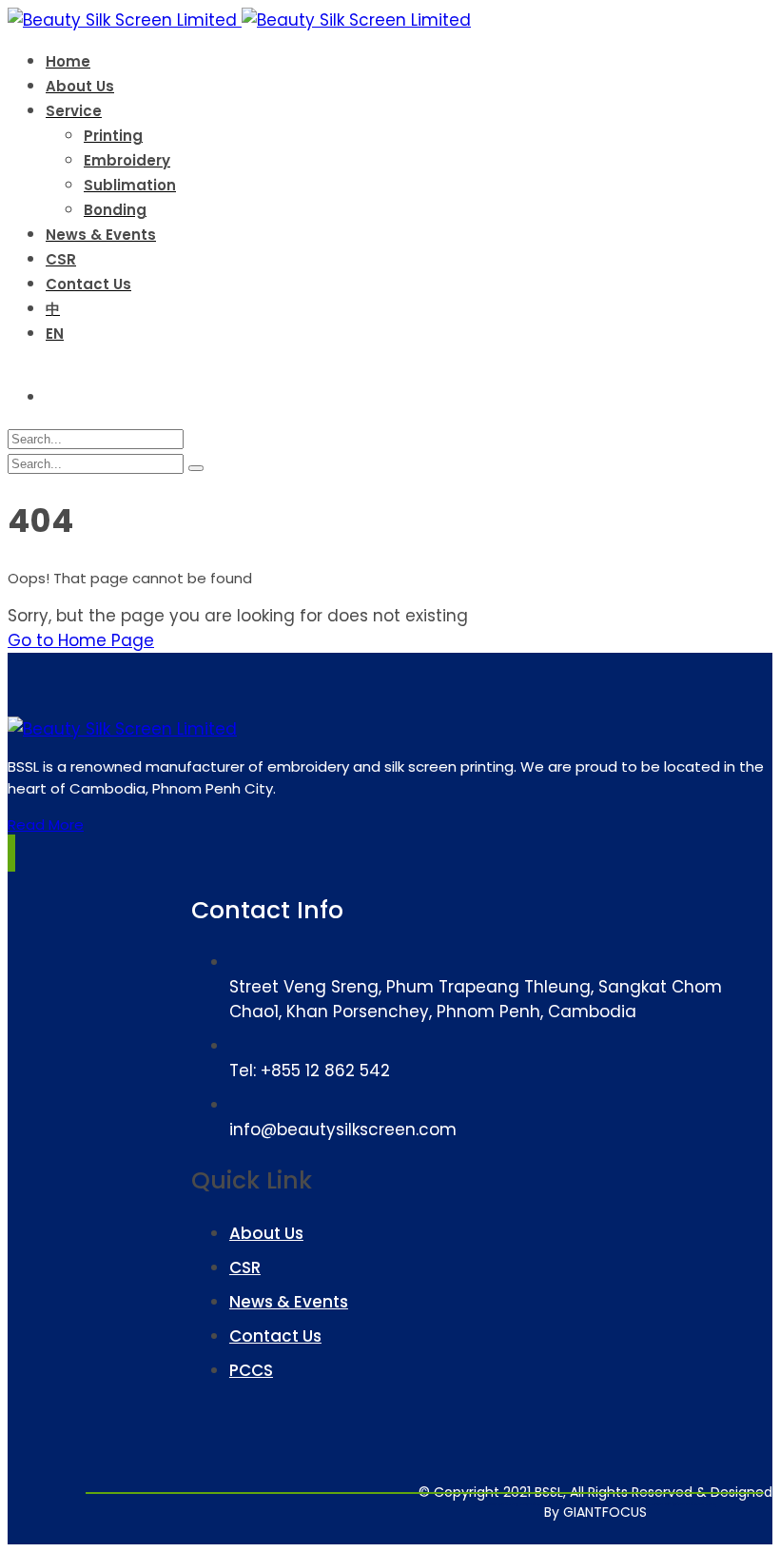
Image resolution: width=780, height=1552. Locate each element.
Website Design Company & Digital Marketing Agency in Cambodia (546, 1504)
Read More (46, 825)
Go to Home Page (81, 640)
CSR (245, 1267)
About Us (266, 1233)
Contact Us (275, 1336)
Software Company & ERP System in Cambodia (666, 1504)
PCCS (251, 1370)
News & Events (288, 1301)
